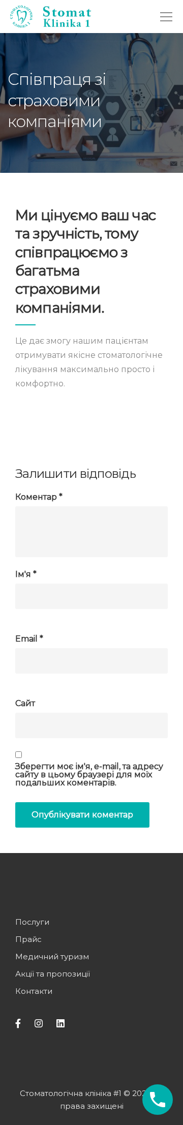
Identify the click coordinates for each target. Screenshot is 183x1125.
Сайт (25, 704)
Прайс (28, 939)
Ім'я (26, 574)
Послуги (32, 922)
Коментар (39, 497)
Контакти (33, 991)
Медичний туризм (52, 956)
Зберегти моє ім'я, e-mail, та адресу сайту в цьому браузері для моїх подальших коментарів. (89, 775)
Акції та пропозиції (52, 974)
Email (29, 639)
